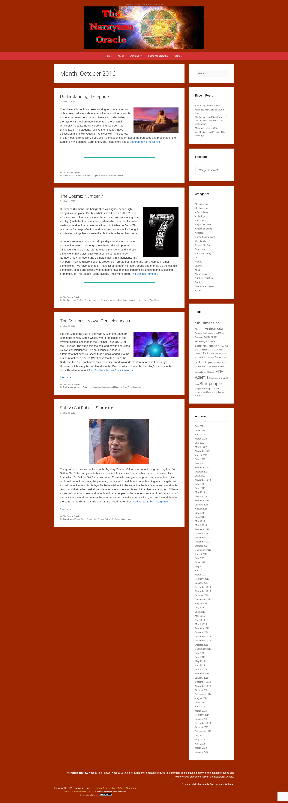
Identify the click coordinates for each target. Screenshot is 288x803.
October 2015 (201, 645)
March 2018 (201, 525)
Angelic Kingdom (203, 224)
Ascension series (203, 228)
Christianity (200, 241)
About (121, 56)
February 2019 (202, 500)
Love (218, 362)
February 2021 (202, 467)
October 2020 (201, 471)
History (198, 261)
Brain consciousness (92, 387)
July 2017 (199, 558)
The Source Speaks (71, 173)
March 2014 (201, 710)
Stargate (198, 389)
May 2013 (200, 739)
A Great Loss (201, 212)
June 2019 (200, 488)
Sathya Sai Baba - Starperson (118, 519)
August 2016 (201, 603)
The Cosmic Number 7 (81, 196)
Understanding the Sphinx (85, 96)
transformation (200, 392)
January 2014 (201, 719)
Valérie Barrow (79, 772)
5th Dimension (202, 208)
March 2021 (201, 463)
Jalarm (198, 265)
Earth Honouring (203, 253)
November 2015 (203, 640)
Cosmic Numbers (92, 300)
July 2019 (199, 484)
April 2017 (200, 570)
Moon (214, 366)
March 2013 (201, 747)
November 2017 (203, 541)
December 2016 (203, 587)
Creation (203, 350)
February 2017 (202, 579)
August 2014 (201, 698)
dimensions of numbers (138, 300)
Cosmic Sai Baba (203, 245)
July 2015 (199, 653)
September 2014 (203, 694)
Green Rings (86, 519)
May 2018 (200, 521)
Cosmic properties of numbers (114, 300)
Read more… (66, 377)
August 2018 (201, 508)
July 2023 (199, 426)
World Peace (155, 300)
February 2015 (202, 673)
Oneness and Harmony (112, 387)
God (197, 257)
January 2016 (201, 632)
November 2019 (203, 480)
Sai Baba (223, 378)
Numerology (201, 274)
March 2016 (201, 624)
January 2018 (201, 533)
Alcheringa (200, 216)
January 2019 (201, 504)
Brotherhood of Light (205, 237)
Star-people (210, 383)
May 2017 (200, 566)
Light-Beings (98, 519)
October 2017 (201, 546)
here (230, 784)
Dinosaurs (198, 353)
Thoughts (216, 389)
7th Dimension (69, 300)
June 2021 (200, 459)
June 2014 (200, 702)
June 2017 (200, 562)
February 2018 (202, 529)
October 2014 (201, 690)
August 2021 (201, 455)
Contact (178, 56)
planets (203, 372)
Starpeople (118, 175)
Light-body (211, 363)
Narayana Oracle (209, 170)
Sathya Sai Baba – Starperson (88, 407)
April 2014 (200, 706)
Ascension (211, 336)
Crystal (220, 350)
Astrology (199, 232)
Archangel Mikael (217, 333)
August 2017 (201, 554)
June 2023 (200, 430)
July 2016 (199, 607)
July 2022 (199, 442)
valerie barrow (218, 392)
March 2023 (201, 438)
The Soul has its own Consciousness (95, 320)
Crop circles (212, 350)
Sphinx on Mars (106, 175)
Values (198, 290)
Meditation (200, 366)
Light (96, 175)
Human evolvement (84, 175)
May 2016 (200, 616)
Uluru (208, 392)
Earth (205, 353)
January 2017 (201, 583)
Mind (197, 270)
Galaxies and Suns (71, 519)
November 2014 (203, 686)
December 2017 (203, 537)
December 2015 (203, 636)
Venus (198, 395)
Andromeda (200, 220)
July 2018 (199, 513)
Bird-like (211, 341)
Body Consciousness (72, 387)
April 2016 (200, 620)
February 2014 (202, 715)
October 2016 (201, 595)
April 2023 (200, 434)
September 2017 (203, 550)
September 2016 (203, 599)
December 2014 (203, 682)
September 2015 (203, 649)
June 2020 (200, 475)
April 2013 (200, 743)
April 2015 (200, 665)
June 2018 (200, 517)
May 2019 (200, 492)
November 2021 (203, 451)
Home (109, 56)
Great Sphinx (69, 175)
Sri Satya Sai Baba (204, 278)
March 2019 (201, 496)
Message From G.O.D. (206, 128)
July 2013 (199, 735)
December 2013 (203, 723)
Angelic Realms (202, 333)
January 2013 (201, 752)
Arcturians (199, 337)
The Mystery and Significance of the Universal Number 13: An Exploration (210, 120)
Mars (224, 363)
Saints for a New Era (158, 56)
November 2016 (203, 591)
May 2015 (200, 661)
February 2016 (202, 628)
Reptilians (213, 378)
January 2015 (201, 677)
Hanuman (210, 358)
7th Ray (80, 300)
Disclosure (200, 249)
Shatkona (134, 56)
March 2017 (201, 574)
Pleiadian (211, 372)
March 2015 (201, 669)
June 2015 (200, 657)
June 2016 (200, 612)
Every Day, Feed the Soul (207, 105)
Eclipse (211, 353)
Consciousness (206, 345)
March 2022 (201, 447)
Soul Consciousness (132, 387)
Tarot (197, 282)
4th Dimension (202, 204)
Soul (197, 384)
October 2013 (201, 727)
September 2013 (203, 731)
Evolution (218, 353)
